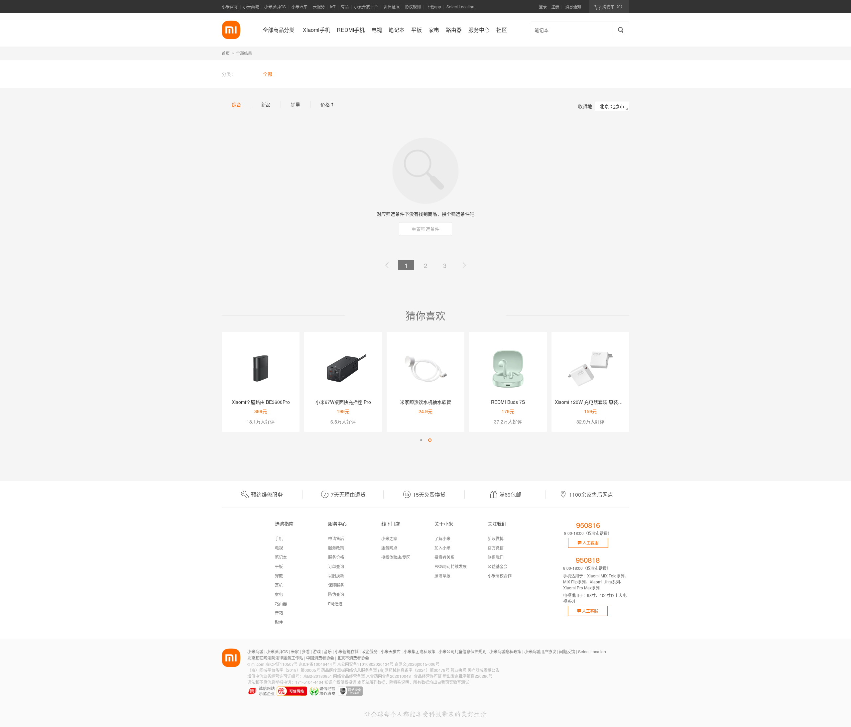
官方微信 (496, 547)
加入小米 (442, 547)
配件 (279, 622)
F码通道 (335, 603)
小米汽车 (299, 6)
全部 (267, 73)
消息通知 (573, 6)
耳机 (279, 585)
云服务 (319, 6)
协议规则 (413, 6)
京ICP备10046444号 (317, 664)
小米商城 (251, 6)
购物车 (613, 6)
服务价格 (336, 557)
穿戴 (279, 575)
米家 (295, 651)
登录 (543, 6)
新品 (266, 104)
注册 (555, 6)
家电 (279, 594)
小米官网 (230, 6)
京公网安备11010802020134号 (365, 664)
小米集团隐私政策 (419, 651)
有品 (345, 6)
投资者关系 (444, 557)
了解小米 (442, 538)
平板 (279, 566)
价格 (327, 104)
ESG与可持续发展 (450, 566)
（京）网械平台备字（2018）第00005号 (283, 670)
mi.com (257, 664)
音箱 (279, 613)
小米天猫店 (391, 651)
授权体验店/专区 (395, 557)
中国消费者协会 (320, 658)
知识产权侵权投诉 (340, 682)
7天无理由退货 (348, 494)
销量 (295, 104)
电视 (279, 547)
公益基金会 (498, 566)
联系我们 (496, 557)
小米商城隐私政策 (505, 651)
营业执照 (458, 670)
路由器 (281, 603)
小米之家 (389, 538)
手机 (279, 538)
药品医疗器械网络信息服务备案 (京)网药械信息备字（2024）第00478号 (385, 670)
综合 (236, 104)
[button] (421, 440)
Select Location (460, 6)
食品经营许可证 (428, 676)
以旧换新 (336, 575)
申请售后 (336, 538)
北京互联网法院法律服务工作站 (275, 658)
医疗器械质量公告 (483, 670)
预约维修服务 (267, 494)
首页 (226, 53)
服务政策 (336, 547)
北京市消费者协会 (353, 658)
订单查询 (336, 566)
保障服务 (336, 585)
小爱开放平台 (366, 6)
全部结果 (244, 53)
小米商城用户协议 (540, 651)
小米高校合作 (500, 575)
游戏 (317, 651)
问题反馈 (567, 651)
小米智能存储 (347, 651)
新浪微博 (496, 538)
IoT (332, 6)
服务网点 (389, 547)
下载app (433, 8)
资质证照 (392, 6)
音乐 (328, 651)
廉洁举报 (442, 575)
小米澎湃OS (275, 6)
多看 (306, 651)
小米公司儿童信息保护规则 (462, 651)
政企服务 (370, 651)
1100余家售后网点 (591, 494)
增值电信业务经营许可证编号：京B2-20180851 (289, 676)
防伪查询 (336, 594)
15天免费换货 (429, 494)
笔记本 (281, 557)
